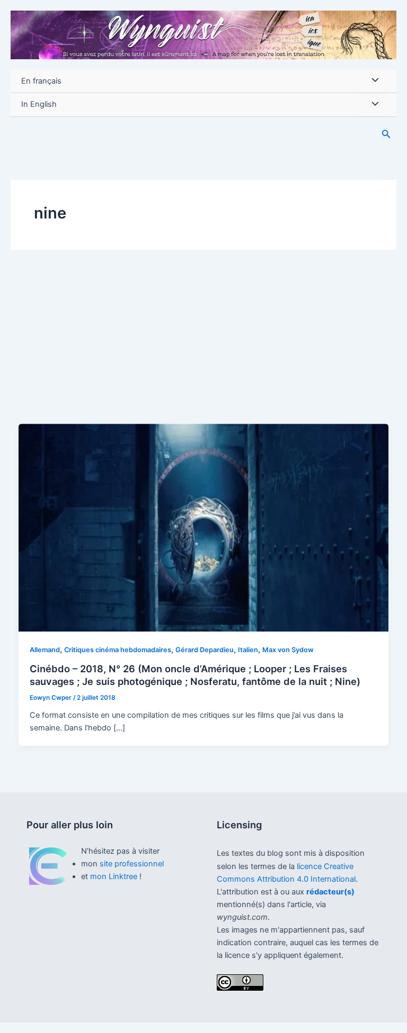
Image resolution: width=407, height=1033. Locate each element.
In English (39, 104)
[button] (386, 134)
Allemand (45, 650)
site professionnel (132, 864)
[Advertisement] (203, 344)
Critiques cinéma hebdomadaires (117, 650)
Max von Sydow (288, 650)
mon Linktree (114, 876)
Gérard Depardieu (204, 650)
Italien (248, 650)
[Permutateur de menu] (372, 81)
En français (41, 81)
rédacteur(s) (330, 892)
